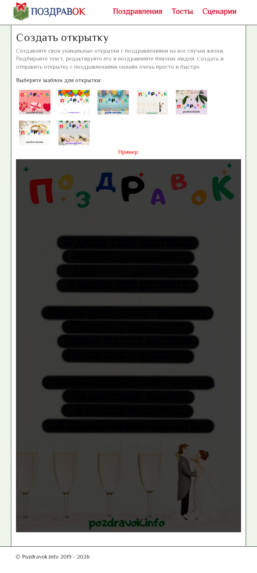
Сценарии (219, 11)
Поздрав (58, 11)
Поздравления (137, 11)
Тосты (182, 11)
